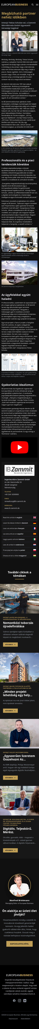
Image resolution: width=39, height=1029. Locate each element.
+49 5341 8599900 (12, 494)
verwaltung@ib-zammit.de (15, 501)
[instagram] (19, 1000)
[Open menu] (35, 4)
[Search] (32, 4)
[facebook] (14, 1000)
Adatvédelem (25, 1019)
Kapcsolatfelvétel (19, 944)
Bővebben (9, 644)
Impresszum (13, 1019)
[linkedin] (24, 1000)
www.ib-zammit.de (12, 508)
